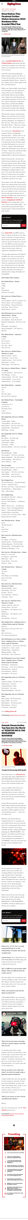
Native (12, 1115)
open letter (9, 233)
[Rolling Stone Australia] (14, 4)
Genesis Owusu (14, 1113)
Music (6, 722)
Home (3, 9)
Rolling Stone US (10, 711)
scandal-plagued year (13, 61)
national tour (20, 774)
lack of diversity (7, 197)
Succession (16, 131)
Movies (7, 9)
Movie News (13, 9)
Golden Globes (7, 63)
